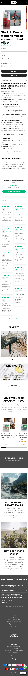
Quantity (3, 55)
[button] (4, 45)
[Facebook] (12, 659)
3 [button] (14, 318)
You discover (14, 385)
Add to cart (4, 444)
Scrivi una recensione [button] (14, 191)
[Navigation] (1, 2)
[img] (5, 206)
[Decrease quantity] (2, 58)
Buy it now (14, 75)
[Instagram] (15, 659)
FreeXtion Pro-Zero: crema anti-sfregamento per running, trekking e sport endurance (9, 435)
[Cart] (26, 2)
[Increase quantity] (8, 58)
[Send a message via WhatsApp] (25, 667)
